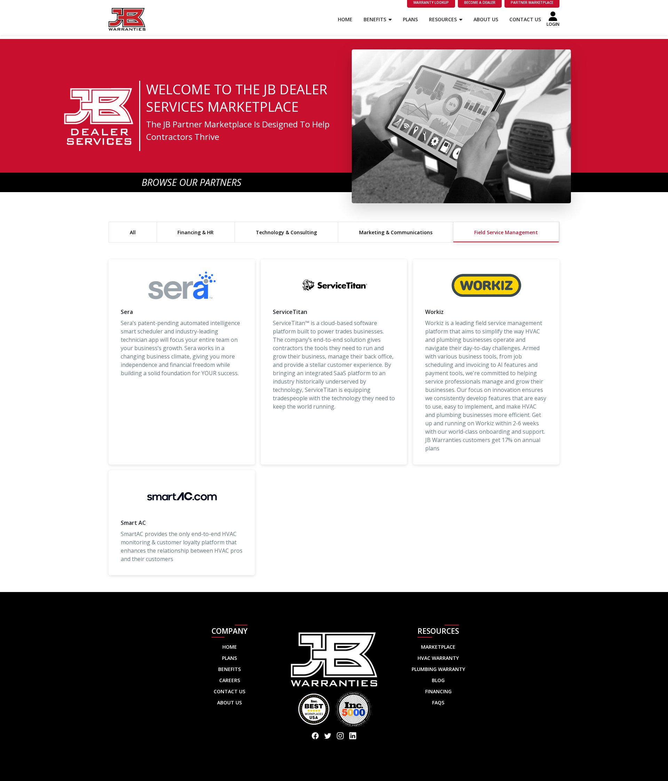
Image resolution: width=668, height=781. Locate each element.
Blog (438, 680)
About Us (486, 19)
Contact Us (525, 19)
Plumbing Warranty (438, 669)
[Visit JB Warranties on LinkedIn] (352, 736)
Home (345, 19)
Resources (443, 19)
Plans (410, 19)
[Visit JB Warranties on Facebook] (315, 736)
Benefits (376, 19)
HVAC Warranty (438, 658)
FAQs (438, 702)
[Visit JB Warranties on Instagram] (340, 736)
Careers (229, 680)
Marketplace (438, 647)
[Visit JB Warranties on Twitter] (327, 736)
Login (553, 24)
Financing (438, 691)
